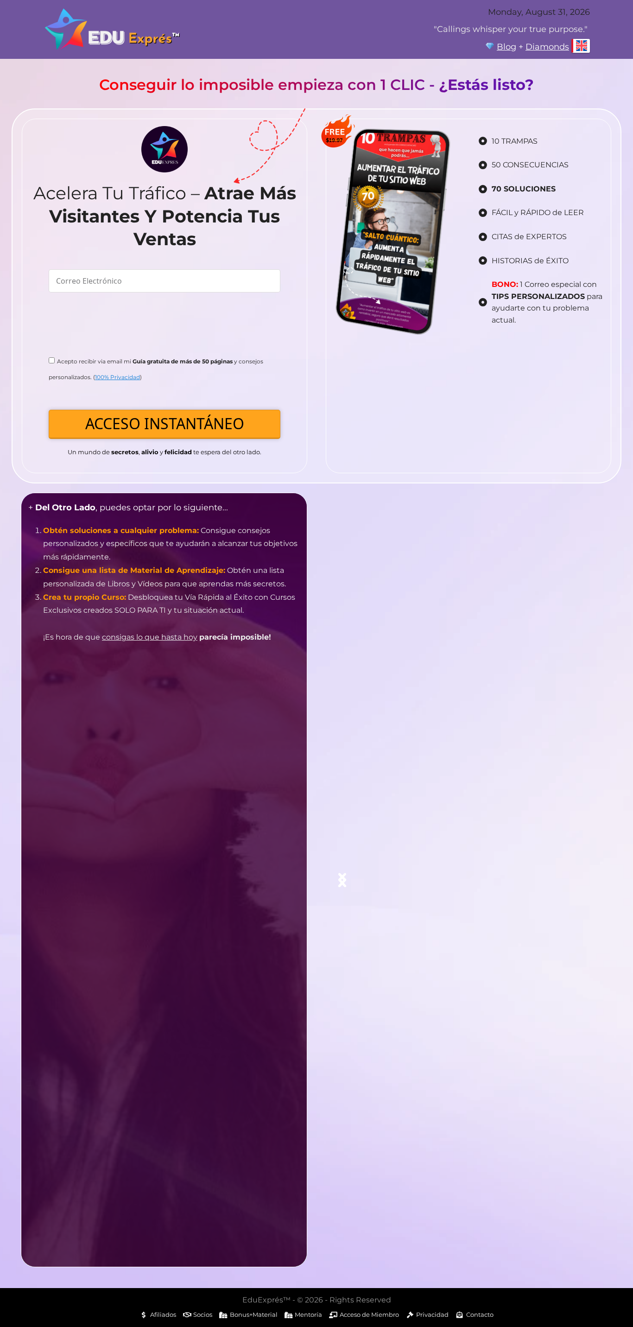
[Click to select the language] (580, 46)
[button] (342, 879)
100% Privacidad (117, 377)
